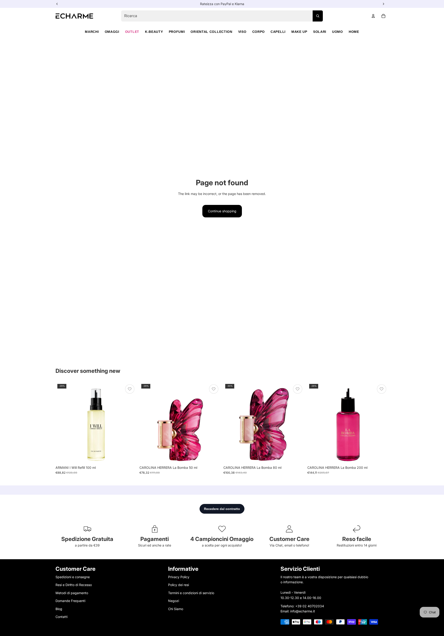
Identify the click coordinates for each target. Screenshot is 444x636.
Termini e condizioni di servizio (191, 593)
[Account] (373, 16)
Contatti (62, 617)
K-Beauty (154, 32)
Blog (59, 609)
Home (354, 32)
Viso (242, 32)
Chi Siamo (175, 609)
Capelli (278, 32)
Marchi (92, 32)
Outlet (132, 32)
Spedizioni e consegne (73, 577)
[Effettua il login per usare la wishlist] (129, 389)
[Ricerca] (318, 16)
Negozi (173, 601)
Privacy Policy (178, 577)
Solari (319, 32)
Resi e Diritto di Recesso (74, 585)
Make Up (299, 32)
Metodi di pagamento (72, 593)
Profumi (177, 32)
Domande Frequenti (70, 601)
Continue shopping (222, 211)
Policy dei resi (178, 585)
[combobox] (222, 16)
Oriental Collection (211, 32)
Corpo (258, 32)
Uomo (337, 32)
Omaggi (112, 32)
